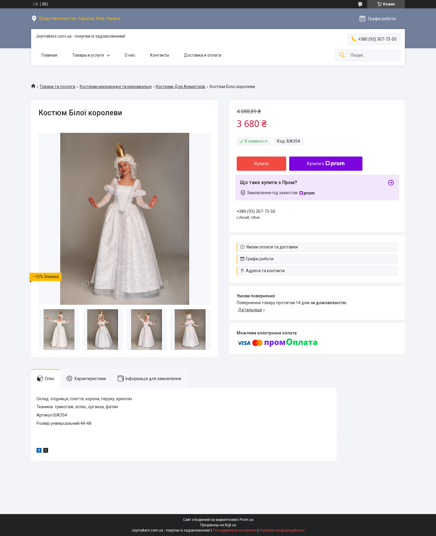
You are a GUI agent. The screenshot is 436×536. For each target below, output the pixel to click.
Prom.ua (246, 520)
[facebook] (39, 451)
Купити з (315, 163)
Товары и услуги (88, 55)
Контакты (159, 55)
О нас (130, 55)
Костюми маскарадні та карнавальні (116, 86)
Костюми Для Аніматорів (180, 86)
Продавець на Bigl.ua (218, 525)
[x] (45, 451)
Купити (261, 163)
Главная (49, 55)
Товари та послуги (57, 86)
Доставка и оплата (202, 55)
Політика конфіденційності (282, 530)
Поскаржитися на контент (235, 530)
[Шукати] (342, 55)
